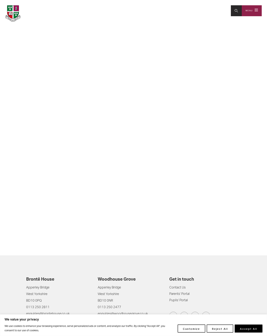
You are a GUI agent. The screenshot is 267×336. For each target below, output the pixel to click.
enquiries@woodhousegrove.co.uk (123, 314)
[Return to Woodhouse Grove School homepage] (29, 13)
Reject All (220, 328)
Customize (191, 328)
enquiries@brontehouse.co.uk (48, 314)
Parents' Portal (179, 294)
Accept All (248, 328)
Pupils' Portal (178, 300)
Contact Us (177, 287)
